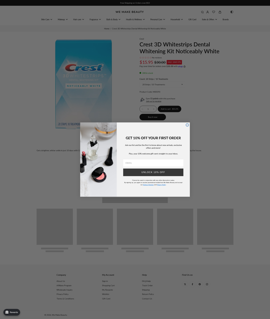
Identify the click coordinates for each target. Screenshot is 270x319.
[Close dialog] (187, 125)
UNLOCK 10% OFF (153, 172)
